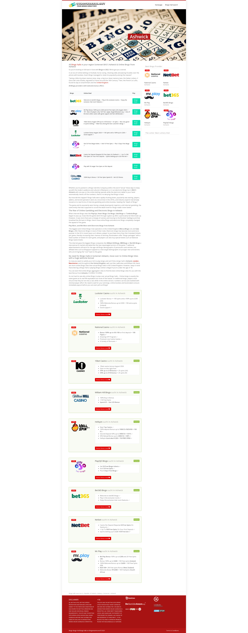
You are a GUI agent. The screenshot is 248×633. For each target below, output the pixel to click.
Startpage (158, 5)
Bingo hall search (171, 5)
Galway (99, 593)
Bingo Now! (136, 101)
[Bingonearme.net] (87, 5)
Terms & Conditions (172, 630)
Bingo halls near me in (76, 593)
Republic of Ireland (90, 593)
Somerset (106, 593)
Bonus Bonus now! (102, 314)
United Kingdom (102, 83)
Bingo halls (76, 64)
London (136, 261)
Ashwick (121, 293)
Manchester (73, 263)
